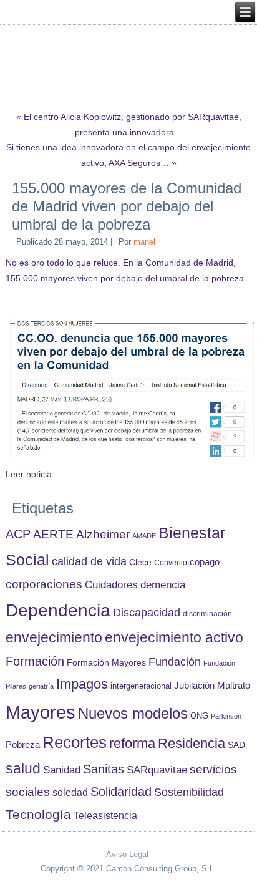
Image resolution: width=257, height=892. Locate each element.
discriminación (207, 613)
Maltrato (233, 686)
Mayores (40, 712)
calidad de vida (89, 561)
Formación (35, 661)
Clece (140, 562)
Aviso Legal (127, 854)
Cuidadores (111, 585)
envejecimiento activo (174, 637)
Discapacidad (146, 612)
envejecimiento (54, 638)
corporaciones (44, 584)
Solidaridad (121, 791)
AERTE (53, 534)
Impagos (82, 684)
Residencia (191, 743)
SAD (236, 745)
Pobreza (23, 745)
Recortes (74, 742)
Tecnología (38, 814)
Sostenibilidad (189, 792)
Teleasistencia (105, 815)
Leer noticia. (30, 474)
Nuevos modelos (133, 713)
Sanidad (61, 770)
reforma (132, 743)
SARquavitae (157, 770)
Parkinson (226, 716)
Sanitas (103, 769)
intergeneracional (141, 686)
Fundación (174, 662)
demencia (162, 585)
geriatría (41, 686)
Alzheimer (103, 534)
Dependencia (58, 610)
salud (23, 769)
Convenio (170, 562)
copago (205, 562)
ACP (18, 534)
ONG (199, 715)
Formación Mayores (106, 662)
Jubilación (194, 686)
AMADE (144, 536)
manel (144, 241)
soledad (70, 792)
